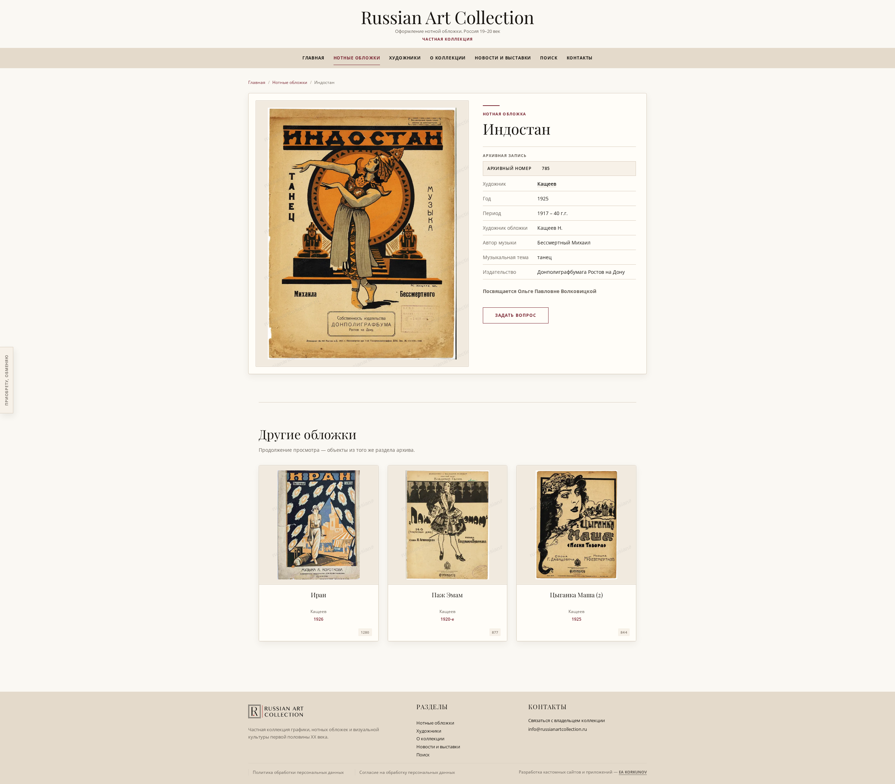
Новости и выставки (503, 58)
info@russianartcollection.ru (557, 729)
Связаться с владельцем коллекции (566, 720)
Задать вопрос (515, 315)
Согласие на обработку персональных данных (407, 772)
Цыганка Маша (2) (576, 595)
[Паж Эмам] (447, 525)
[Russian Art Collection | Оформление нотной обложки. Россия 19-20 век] (275, 711)
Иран (318, 595)
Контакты (580, 58)
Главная (313, 58)
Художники (405, 58)
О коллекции (448, 58)
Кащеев (546, 183)
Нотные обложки (357, 58)
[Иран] (318, 525)
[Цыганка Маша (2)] (576, 525)
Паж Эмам (447, 595)
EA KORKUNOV (633, 772)
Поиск (548, 58)
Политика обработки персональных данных (298, 772)
